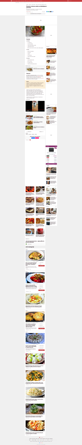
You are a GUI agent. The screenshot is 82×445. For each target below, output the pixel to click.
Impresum (31, 441)
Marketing (49, 441)
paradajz (33, 134)
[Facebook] (39, 442)
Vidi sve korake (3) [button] (41, 265)
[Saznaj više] (55, 105)
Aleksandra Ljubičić (28, 11)
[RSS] (42, 442)
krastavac (30, 134)
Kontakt (38, 441)
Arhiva (51, 441)
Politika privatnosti (46, 441)
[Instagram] (41, 442)
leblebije (39, 76)
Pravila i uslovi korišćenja (34, 441)
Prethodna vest (29, 131)
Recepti (30, 4)
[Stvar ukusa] (13, 0)
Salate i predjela (33, 4)
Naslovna (27, 4)
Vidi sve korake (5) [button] (41, 290)
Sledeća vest (41, 131)
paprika (36, 134)
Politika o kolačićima (42, 441)
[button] (43, 11)
